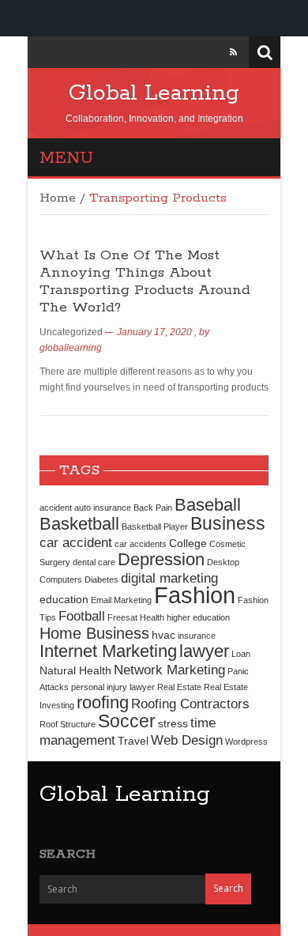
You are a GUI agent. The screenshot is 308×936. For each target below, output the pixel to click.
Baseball (208, 505)
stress (173, 723)
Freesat (122, 617)
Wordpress (246, 741)
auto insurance (102, 507)
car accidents (141, 544)
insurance (197, 635)
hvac (163, 634)
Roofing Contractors (190, 703)
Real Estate (179, 687)
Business (227, 523)
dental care (94, 562)
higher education (198, 617)
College (188, 543)
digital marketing (169, 578)
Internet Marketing (108, 651)
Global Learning (154, 93)
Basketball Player (155, 526)
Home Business (94, 633)
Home (57, 198)
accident (55, 507)
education (63, 599)
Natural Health (75, 670)
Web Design (187, 740)
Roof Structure (67, 724)
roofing (103, 702)
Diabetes (101, 579)
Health (152, 617)
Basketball (79, 524)
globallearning (70, 347)
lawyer (204, 651)
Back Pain (152, 507)
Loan (240, 654)
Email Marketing (121, 600)
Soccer (127, 721)
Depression (161, 559)
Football (81, 616)
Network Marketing (169, 669)
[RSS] (233, 52)
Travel (133, 740)
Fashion (194, 595)
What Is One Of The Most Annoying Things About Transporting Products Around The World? (144, 281)
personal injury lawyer (113, 687)
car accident (75, 542)
